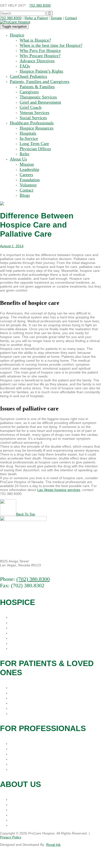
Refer (24, 153)
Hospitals (28, 133)
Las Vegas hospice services (58, 490)
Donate (56, 18)
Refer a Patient (36, 18)
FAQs (25, 66)
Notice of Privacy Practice (35, 648)
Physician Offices (35, 148)
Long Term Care (34, 143)
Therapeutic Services (38, 97)
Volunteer (28, 184)
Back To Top (25, 514)
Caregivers (29, 91)
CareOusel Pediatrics (28, 76)
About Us (18, 159)
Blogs (25, 195)
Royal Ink (53, 845)
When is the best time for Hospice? (51, 45)
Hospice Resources (36, 128)
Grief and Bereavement (40, 102)
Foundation (30, 179)
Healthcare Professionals (32, 122)
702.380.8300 (40, 5)
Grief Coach (30, 107)
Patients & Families (37, 86)
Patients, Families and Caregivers (39, 81)
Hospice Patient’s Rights (41, 71)
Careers (26, 174)
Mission (27, 164)
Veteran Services (34, 112)
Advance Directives (37, 60)
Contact (71, 18)
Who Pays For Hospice (40, 50)
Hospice (17, 35)
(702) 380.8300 (33, 579)
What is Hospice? (35, 40)
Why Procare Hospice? (40, 55)
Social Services (33, 117)
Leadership (29, 169)
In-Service (29, 138)
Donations (20, 799)
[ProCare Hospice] (15, 22)
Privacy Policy (10, 837)
